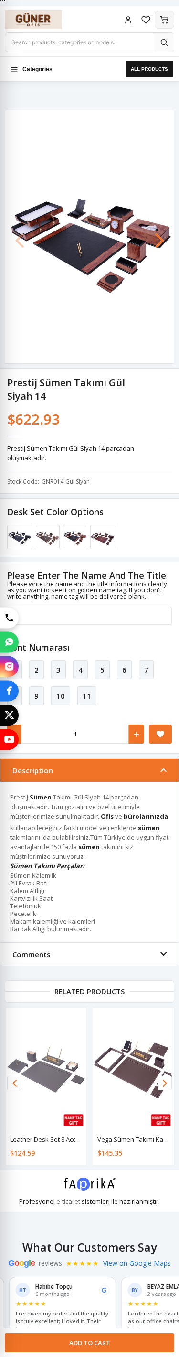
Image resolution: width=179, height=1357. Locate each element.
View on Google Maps (137, 1263)
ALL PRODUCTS (149, 69)
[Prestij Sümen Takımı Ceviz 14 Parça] (45, 537)
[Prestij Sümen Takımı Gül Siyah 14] (73, 537)
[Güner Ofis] (43, 19)
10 (60, 696)
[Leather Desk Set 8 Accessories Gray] (46, 1069)
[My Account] (128, 20)
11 (87, 696)
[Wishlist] (146, 20)
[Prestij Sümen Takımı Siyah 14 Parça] (18, 537)
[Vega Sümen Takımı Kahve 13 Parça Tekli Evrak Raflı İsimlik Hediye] (133, 1069)
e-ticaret (68, 1201)
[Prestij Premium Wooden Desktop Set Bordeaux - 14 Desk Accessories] (101, 537)
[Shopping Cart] (164, 20)
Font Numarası (38, 647)
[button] (159, 235)
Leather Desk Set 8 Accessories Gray (63, 1139)
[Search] (164, 42)
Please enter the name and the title (86, 575)
